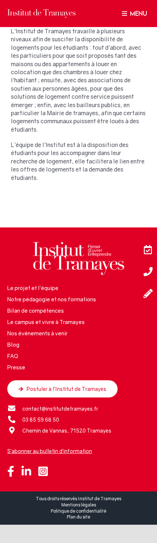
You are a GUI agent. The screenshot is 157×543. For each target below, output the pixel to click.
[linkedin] (26, 471)
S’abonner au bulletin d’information (49, 451)
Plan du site (78, 517)
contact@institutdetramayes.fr (60, 409)
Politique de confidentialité (78, 511)
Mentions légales (78, 505)
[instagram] (43, 471)
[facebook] (10, 471)
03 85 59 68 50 (40, 419)
